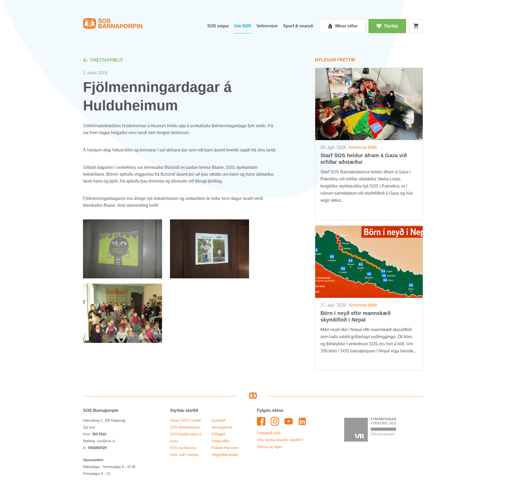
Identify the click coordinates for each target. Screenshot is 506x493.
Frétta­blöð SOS (269, 433)
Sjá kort (89, 427)
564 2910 (99, 434)
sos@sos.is (106, 441)
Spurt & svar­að (298, 26)
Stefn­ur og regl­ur (269, 447)
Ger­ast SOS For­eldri (185, 420)
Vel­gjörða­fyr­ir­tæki (225, 455)
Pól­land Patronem (225, 448)
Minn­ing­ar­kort (222, 427)
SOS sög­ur (218, 26)
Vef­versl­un (267, 26)
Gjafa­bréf (219, 420)
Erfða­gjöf (218, 434)
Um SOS (242, 26)
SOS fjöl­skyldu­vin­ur (185, 427)
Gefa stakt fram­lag (184, 455)
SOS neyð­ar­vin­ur (183, 448)
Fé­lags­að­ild (220, 441)
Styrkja (391, 26)
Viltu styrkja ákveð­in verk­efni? (280, 440)
